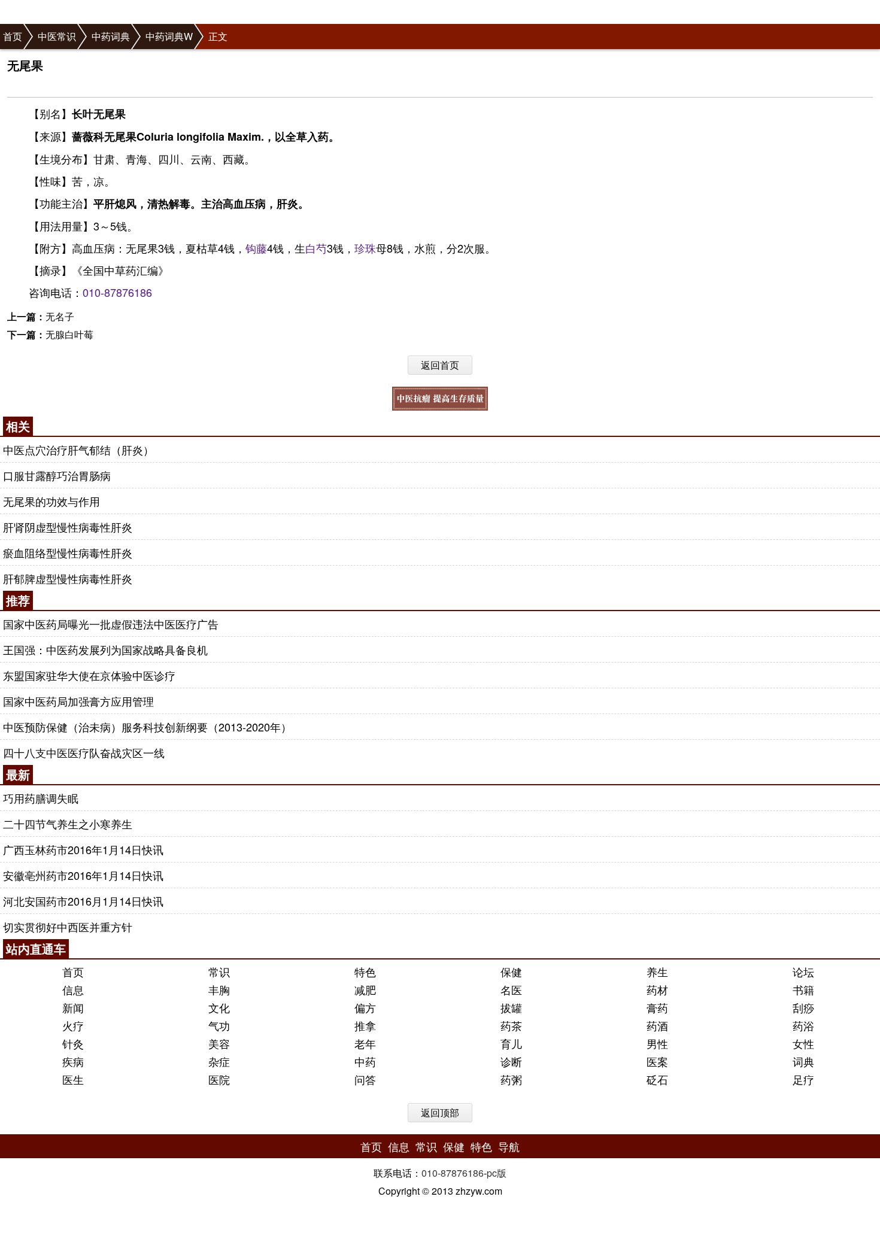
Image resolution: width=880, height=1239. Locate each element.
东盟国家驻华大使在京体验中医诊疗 (89, 675)
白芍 (316, 248)
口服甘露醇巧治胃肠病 (57, 475)
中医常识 (57, 36)
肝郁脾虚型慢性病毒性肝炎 (67, 578)
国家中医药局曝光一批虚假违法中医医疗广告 (111, 623)
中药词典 (111, 36)
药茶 (511, 1025)
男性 (657, 1043)
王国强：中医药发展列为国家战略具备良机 (105, 649)
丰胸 (219, 989)
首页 (12, 36)
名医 (511, 989)
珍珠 (365, 248)
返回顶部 (440, 1112)
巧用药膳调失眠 (40, 798)
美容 (219, 1043)
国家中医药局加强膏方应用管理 (78, 701)
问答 (365, 1079)
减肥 (365, 989)
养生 (657, 971)
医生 (73, 1079)
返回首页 (440, 365)
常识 (219, 971)
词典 (803, 1061)
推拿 (365, 1025)
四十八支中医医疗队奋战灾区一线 (84, 752)
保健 (511, 971)
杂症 (219, 1061)
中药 (365, 1061)
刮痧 (803, 1007)
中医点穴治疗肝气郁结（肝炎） (78, 449)
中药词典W (169, 36)
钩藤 (256, 248)
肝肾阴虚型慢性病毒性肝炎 (67, 527)
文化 (219, 1007)
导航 (509, 1146)
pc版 (496, 1173)
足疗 (803, 1079)
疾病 (73, 1061)
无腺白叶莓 (69, 334)
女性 (803, 1043)
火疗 (73, 1025)
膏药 (657, 1007)
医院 (219, 1079)
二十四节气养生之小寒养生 (67, 823)
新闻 (73, 1007)
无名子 (59, 316)
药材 (657, 989)
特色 (365, 971)
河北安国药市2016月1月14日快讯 (83, 901)
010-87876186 (117, 292)
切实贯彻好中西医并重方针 (67, 926)
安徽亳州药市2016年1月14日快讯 (83, 875)
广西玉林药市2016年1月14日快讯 (83, 849)
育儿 (511, 1043)
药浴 (803, 1025)
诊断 (511, 1061)
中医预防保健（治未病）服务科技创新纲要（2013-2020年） (147, 726)
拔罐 (511, 1007)
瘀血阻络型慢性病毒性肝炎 (67, 552)
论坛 (803, 971)
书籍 (803, 989)
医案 (657, 1061)
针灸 (73, 1043)
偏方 (365, 1007)
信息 (73, 989)
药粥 (511, 1079)
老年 (365, 1043)
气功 (219, 1025)
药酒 (657, 1025)
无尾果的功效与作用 (51, 501)
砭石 (657, 1079)
